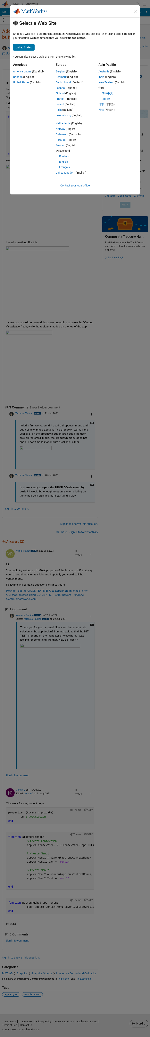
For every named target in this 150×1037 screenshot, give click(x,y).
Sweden (60, 145)
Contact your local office (75, 185)
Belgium (60, 71)
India (101, 76)
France (60, 98)
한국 (101, 109)
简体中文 (107, 93)
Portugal (61, 139)
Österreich (62, 134)
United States (21, 82)
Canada (18, 76)
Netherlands (63, 123)
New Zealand (106, 82)
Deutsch (64, 156)
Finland (60, 93)
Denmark (61, 76)
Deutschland (63, 82)
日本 (101, 104)
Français (64, 167)
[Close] (135, 11)
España (60, 87)
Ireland (60, 104)
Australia (103, 71)
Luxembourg (63, 115)
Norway (60, 128)
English (63, 161)
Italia (59, 109)
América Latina (22, 71)
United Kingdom (65, 172)
